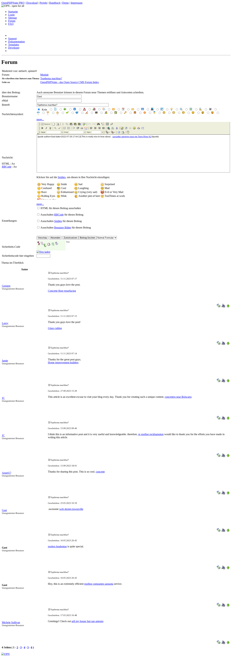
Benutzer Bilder (62, 227)
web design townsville (71, 509)
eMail (5, 100)
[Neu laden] (43, 251)
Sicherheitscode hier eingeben (18, 255)
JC (3, 398)
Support (12, 38)
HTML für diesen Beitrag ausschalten (61, 208)
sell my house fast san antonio (87, 621)
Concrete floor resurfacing (62, 290)
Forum (11, 20)
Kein (44, 109)
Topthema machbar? (51, 78)
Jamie (5, 360)
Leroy (5, 323)
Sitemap (12, 17)
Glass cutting (55, 328)
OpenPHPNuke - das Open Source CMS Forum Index (69, 82)
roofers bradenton (57, 546)
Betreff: (6, 104)
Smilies (62, 177)
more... (40, 119)
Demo (65, 2)
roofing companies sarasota (98, 583)
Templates (13, 44)
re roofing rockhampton (151, 434)
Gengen (6, 285)
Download (32, 2)
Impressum (76, 2)
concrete (100, 471)
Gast (4, 510)
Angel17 (6, 472)
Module (44, 74)
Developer (13, 47)
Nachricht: (7, 157)
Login (11, 14)
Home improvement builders (63, 362)
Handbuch (54, 2)
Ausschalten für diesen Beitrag (61, 214)
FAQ (11, 23)
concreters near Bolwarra (178, 396)
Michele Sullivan (11, 622)
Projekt (43, 2)
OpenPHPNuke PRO (12, 2)
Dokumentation (16, 41)
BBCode (6, 166)
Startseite (13, 11)
